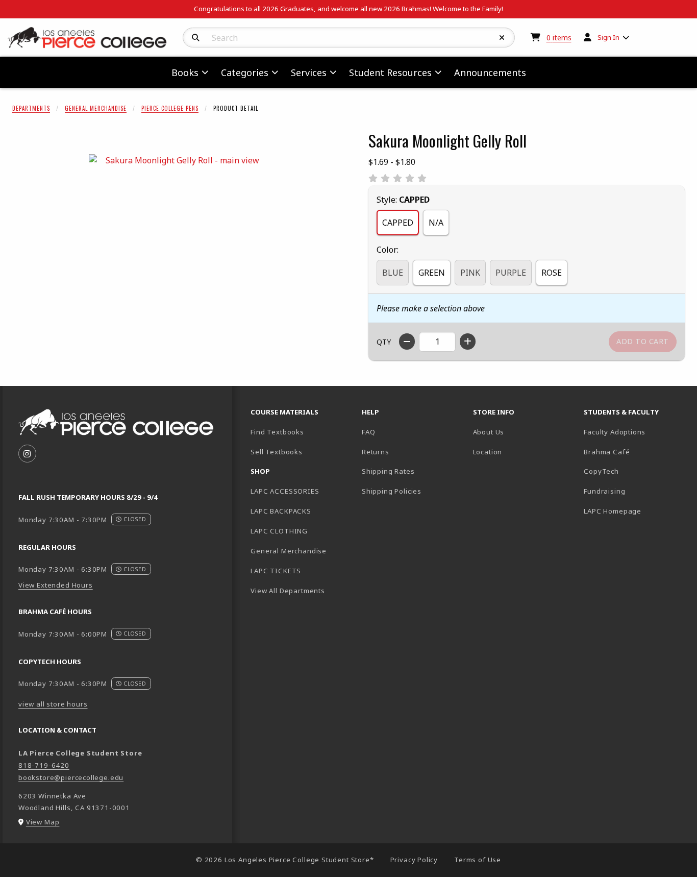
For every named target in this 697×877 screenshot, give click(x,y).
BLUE (392, 272)
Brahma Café (607, 451)
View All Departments (288, 590)
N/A (436, 222)
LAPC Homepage (635, 511)
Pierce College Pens (169, 108)
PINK (470, 272)
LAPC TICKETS (276, 570)
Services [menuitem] (309, 72)
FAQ (368, 431)
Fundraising (604, 491)
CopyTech (601, 471)
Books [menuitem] (184, 72)
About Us (489, 431)
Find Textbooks (277, 431)
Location (488, 451)
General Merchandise (96, 108)
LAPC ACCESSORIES (285, 491)
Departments (31, 108)
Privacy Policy (414, 859)
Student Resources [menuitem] (390, 72)
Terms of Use (477, 859)
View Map (43, 821)
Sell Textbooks (277, 451)
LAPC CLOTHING (279, 530)
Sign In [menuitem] (608, 37)
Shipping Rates (388, 471)
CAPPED (397, 222)
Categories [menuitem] (244, 72)
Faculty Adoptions (614, 431)
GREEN (431, 272)
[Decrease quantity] (407, 341)
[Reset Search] (502, 37)
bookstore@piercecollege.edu (70, 777)
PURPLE (510, 272)
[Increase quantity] (468, 341)
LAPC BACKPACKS (281, 511)
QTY (384, 342)
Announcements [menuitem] (490, 72)
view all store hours (53, 704)
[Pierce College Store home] (87, 36)
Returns (375, 451)
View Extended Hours (55, 585)
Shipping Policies (391, 491)
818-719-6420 (43, 765)
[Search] (196, 37)
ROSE (551, 272)
